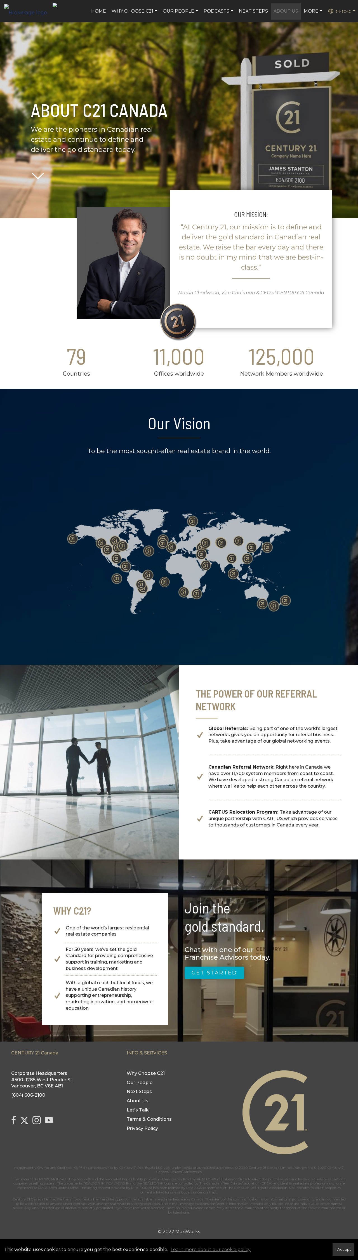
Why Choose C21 (135, 14)
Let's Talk (138, 1110)
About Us (286, 11)
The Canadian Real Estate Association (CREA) (235, 1183)
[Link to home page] (28, 11)
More (314, 14)
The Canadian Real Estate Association (257, 1188)
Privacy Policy (142, 1128)
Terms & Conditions (149, 1119)
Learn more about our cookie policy (211, 1249)
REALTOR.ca (141, 1188)
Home (98, 11)
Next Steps (253, 11)
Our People (181, 14)
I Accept (343, 1249)
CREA (242, 1179)
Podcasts (219, 14)
